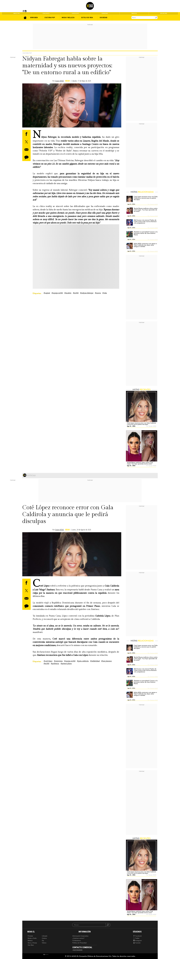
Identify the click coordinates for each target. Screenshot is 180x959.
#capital (47, 293)
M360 (67, 81)
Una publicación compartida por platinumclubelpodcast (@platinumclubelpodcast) (61, 262)
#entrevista (58, 661)
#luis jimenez (106, 661)
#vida (104, 293)
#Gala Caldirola (83, 661)
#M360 (76, 293)
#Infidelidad (95, 661)
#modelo (67, 293)
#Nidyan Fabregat (86, 293)
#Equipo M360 (57, 293)
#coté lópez (48, 661)
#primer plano (66, 664)
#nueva (98, 293)
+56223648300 (77, 950)
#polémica (55, 664)
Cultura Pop (27, 53)
